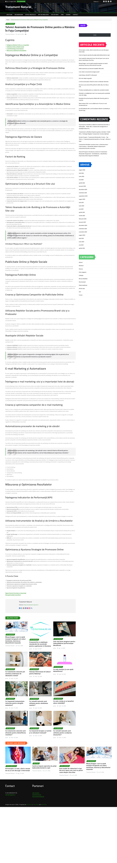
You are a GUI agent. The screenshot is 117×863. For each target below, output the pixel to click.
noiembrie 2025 (83, 193)
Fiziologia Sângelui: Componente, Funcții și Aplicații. (96, 134)
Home (7, 19)
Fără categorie (82, 272)
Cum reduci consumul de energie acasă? (89, 72)
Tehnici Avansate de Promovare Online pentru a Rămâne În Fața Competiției (29, 19)
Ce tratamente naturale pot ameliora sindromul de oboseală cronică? (15, 673)
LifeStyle (81, 275)
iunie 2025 (81, 206)
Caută (82, 25)
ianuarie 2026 (82, 186)
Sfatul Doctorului (36, 794)
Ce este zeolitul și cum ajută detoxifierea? (63, 670)
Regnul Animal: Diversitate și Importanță (15, 593)
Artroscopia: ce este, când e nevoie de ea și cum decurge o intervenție (17, 769)
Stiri (62, 14)
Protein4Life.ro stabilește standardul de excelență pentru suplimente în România (40, 644)
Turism (80, 295)
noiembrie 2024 (83, 228)
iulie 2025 (81, 202)
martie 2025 (82, 215)
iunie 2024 (81, 241)
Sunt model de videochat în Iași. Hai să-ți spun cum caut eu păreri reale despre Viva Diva (71, 770)
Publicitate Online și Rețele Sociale (15, 47)
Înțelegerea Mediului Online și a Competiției (18, 45)
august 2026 (82, 170)
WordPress (29, 804)
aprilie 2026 (82, 183)
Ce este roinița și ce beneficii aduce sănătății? (63, 702)
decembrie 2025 (83, 189)
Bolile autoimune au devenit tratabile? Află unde (91, 68)
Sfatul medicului (30, 14)
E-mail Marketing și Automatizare (15, 48)
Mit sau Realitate (43, 14)
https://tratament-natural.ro (31, 605)
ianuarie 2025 (82, 222)
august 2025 (82, 199)
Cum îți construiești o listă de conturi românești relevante (93, 81)
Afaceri (81, 262)
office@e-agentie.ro (10, 794)
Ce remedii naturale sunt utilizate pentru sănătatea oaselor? (38, 703)
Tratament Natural (18, 7)
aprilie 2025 (82, 212)
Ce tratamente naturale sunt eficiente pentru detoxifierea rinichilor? (15, 732)
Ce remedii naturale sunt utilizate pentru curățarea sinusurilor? (62, 732)
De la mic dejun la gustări (85, 78)
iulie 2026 (81, 173)
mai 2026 (81, 179)
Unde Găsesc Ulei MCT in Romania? (88, 75)
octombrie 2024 (83, 232)
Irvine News (36, 804)
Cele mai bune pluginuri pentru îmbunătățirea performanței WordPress (64, 643)
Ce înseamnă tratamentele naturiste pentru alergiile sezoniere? (14, 703)
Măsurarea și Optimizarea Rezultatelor (16, 50)
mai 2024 (81, 245)
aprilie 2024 (82, 248)
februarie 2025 (82, 219)
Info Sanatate (35, 793)
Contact (75, 14)
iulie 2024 (81, 238)
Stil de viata (54, 14)
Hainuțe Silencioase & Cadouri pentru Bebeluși (40, 672)
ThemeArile (44, 804)
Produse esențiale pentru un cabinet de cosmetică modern (94, 90)
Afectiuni (9, 14)
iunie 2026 (81, 176)
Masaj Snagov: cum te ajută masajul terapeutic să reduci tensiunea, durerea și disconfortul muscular (15, 640)
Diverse (68, 14)
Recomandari (19, 14)
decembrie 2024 (83, 225)
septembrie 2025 (83, 196)
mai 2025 (81, 209)
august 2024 (82, 235)
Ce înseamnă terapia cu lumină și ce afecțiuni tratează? (40, 731)
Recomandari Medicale (38, 796)
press (30, 648)
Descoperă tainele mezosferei (13, 595)
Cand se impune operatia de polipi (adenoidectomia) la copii (94, 55)
